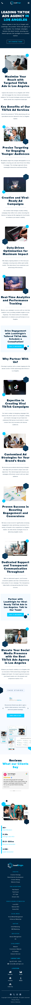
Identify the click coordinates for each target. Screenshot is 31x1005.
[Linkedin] (20, 994)
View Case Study (15, 715)
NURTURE (15, 923)
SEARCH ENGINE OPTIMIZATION (15, 901)
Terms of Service (15, 1002)
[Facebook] (11, 994)
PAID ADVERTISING (15, 886)
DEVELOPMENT (15, 943)
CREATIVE (15, 872)
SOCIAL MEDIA (15, 914)
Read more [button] (6, 787)
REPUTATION (15, 933)
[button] (3, 708)
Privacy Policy (15, 999)
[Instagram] (17, 994)
